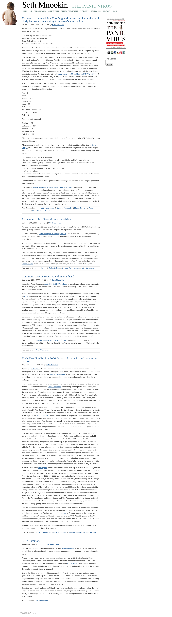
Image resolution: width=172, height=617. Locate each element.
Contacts (106, 11)
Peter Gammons (87, 268)
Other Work (95, 11)
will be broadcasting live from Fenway (52, 340)
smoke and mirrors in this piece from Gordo (53, 187)
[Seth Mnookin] (67, 7)
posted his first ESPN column (55, 284)
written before (42, 415)
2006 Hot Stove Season (45, 208)
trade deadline (90, 532)
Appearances (53, 11)
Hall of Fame (72, 563)
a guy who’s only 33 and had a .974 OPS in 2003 (77, 74)
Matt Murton (61, 513)
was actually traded (57, 374)
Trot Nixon (49, 211)
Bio (31, 11)
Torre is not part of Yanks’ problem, (52, 234)
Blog (115, 11)
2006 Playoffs (41, 268)
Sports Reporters (75, 532)
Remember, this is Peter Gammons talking (46, 219)
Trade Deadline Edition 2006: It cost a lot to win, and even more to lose (59, 360)
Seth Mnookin (58, 25)
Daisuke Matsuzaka (64, 208)
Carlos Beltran (27, 264)
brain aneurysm (68, 548)
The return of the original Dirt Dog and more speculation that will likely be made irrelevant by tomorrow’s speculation (60, 20)
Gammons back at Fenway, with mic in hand (48, 276)
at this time (35, 369)
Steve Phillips (37, 211)
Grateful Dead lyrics (43, 532)
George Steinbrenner (70, 268)
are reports (42, 468)
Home (25, 11)
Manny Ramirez (80, 208)
